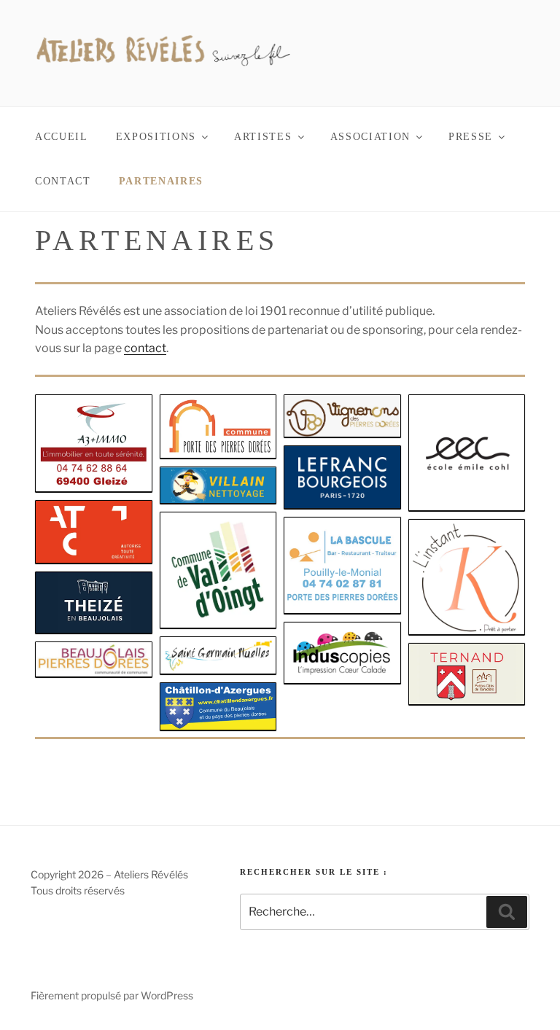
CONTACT (63, 181)
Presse (470, 136)
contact (145, 348)
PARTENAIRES (161, 181)
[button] (94, 443)
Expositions (156, 136)
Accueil (61, 136)
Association (370, 136)
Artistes (263, 136)
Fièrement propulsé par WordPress (112, 995)
